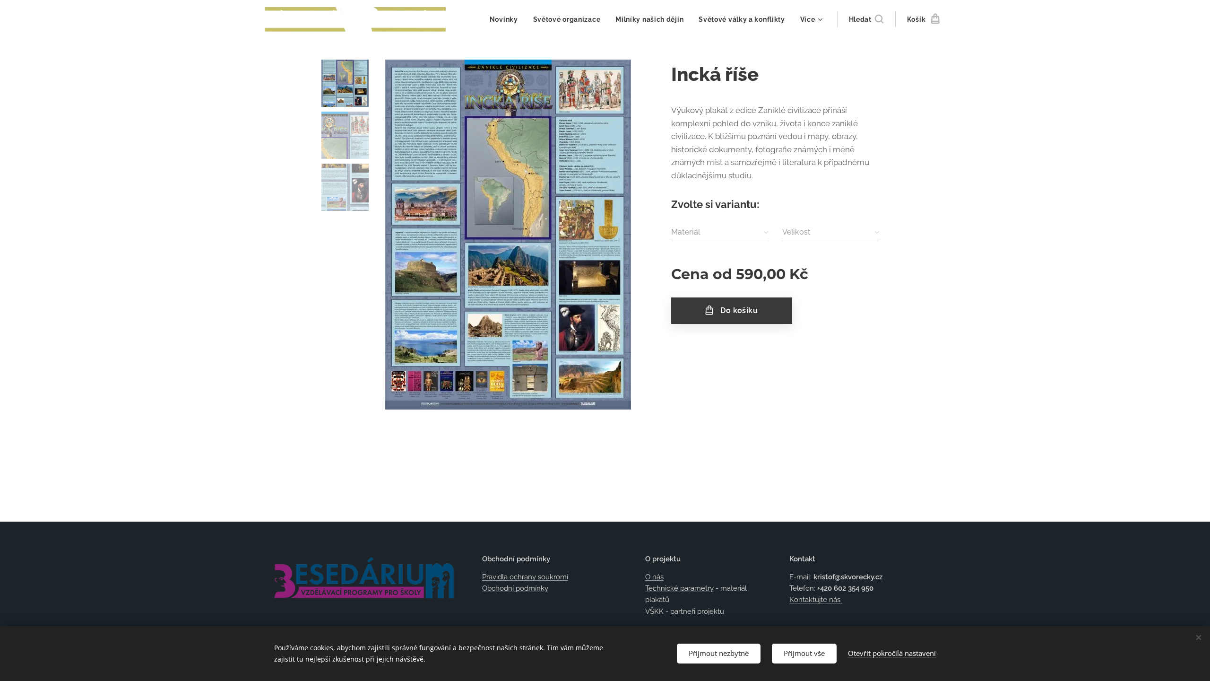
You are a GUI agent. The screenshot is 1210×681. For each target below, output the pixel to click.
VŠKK (654, 611)
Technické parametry (679, 588)
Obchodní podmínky (515, 588)
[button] (866, 19)
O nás (654, 577)
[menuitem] (506, 19)
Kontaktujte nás (815, 599)
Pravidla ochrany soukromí (525, 577)
